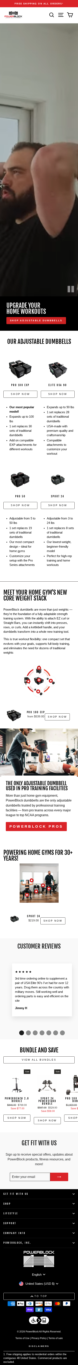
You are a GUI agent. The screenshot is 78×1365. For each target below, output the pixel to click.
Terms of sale (55, 1338)
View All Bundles (39, 1059)
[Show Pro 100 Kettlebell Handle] (39, 668)
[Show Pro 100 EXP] (39, 680)
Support (9, 1223)
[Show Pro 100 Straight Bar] (38, 691)
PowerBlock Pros (36, 826)
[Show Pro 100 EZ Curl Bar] (51, 681)
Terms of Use (22, 1338)
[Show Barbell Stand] (49, 889)
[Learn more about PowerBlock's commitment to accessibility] (39, 1321)
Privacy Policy (39, 1338)
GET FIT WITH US (15, 1193)
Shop (7, 1203)
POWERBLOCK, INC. (17, 1242)
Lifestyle (10, 1213)
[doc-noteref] (62, 3)
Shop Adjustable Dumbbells (36, 320)
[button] (21, 1032)
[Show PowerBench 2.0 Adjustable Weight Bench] (27, 895)
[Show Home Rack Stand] (28, 681)
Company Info (14, 1233)
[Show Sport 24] (32, 880)
